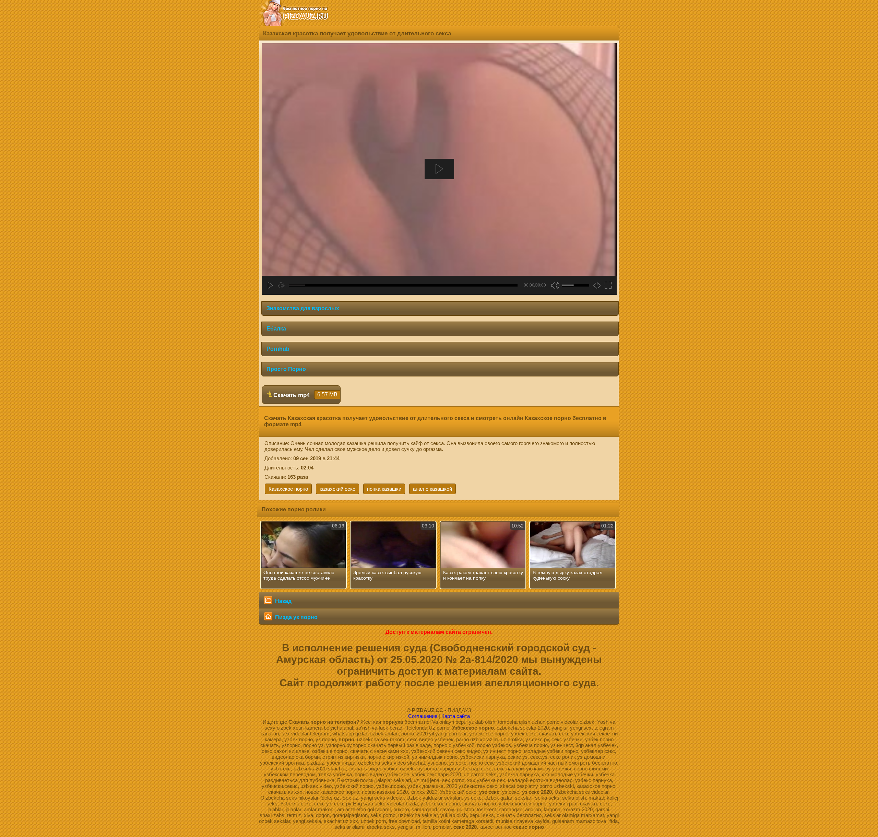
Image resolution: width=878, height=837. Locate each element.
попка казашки (384, 489)
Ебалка (276, 329)
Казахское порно (288, 489)
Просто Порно (286, 369)
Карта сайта (455, 716)
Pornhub (277, 349)
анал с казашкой (432, 489)
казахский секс (337, 489)
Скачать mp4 (304, 395)
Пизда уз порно (296, 617)
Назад (283, 601)
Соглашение (422, 716)
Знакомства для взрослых (302, 308)
